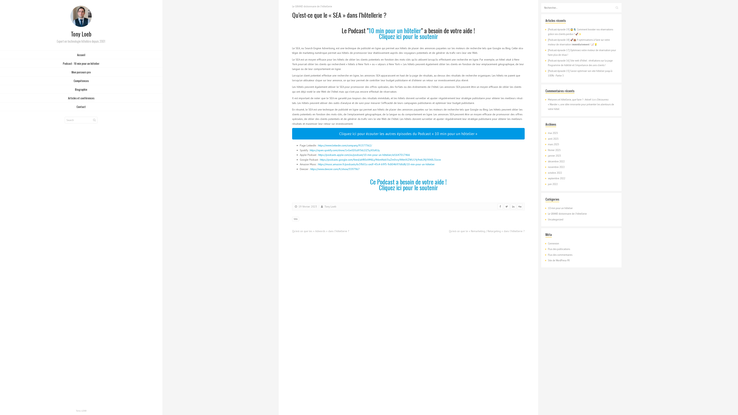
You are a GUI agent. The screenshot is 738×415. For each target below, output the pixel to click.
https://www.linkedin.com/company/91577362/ (345, 145)
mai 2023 (553, 132)
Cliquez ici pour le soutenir (408, 36)
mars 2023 (553, 144)
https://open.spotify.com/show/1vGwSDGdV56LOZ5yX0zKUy (345, 150)
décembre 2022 (556, 161)
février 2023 (554, 150)
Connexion (553, 243)
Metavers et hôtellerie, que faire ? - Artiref (569, 99)
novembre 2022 (556, 166)
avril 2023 (553, 138)
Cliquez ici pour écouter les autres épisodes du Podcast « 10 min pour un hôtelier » (408, 133)
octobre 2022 (555, 172)
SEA (296, 218)
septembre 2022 (556, 178)
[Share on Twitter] (506, 206)
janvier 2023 (554, 155)
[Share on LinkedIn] (513, 206)
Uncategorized (555, 219)
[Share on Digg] (520, 206)
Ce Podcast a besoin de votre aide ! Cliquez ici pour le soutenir (408, 184)
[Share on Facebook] (500, 206)
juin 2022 (553, 184)
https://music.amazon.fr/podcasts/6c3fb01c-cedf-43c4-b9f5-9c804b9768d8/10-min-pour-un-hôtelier (376, 164)
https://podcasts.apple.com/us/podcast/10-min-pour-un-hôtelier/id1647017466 (364, 155)
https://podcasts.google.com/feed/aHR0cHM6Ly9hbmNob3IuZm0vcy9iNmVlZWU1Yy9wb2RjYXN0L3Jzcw (380, 159)
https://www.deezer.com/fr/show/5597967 (335, 169)
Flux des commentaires (560, 254)
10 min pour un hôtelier (395, 30)
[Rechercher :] (581, 7)
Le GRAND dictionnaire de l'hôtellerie (312, 6)
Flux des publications (559, 249)
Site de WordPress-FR (559, 260)
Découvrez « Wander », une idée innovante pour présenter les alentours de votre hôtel (581, 104)
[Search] (94, 120)
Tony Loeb (330, 206)
